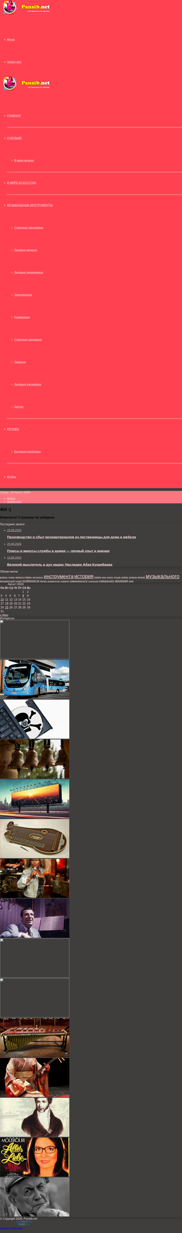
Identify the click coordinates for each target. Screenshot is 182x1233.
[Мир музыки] (26, 14)
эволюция (121, 580)
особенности (30, 580)
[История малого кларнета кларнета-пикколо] (34, 976)
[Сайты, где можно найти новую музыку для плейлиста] (34, 737)
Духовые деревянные (28, 272)
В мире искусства (21, 182)
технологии (93, 581)
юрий (131, 581)
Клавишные (22, 317)
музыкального (162, 576)
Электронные (23, 294)
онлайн (18, 581)
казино (97, 577)
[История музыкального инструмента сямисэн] (34, 1096)
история (83, 576)
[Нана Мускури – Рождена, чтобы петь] (34, 1175)
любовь (124, 577)
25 (6, 607)
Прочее (13, 429)
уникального (106, 580)
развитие (65, 581)
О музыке (14, 138)
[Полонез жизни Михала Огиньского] (34, 1135)
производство (53, 581)
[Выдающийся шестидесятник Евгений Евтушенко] (34, 1215)
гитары (11, 577)
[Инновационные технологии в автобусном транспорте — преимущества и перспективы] (34, 697)
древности (20, 577)
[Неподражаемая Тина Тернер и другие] (34, 896)
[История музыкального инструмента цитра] (34, 857)
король (110, 577)
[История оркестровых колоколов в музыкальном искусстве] (34, 777)
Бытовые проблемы (27, 451)
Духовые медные (25, 250)
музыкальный (7, 581)
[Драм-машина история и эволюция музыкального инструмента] (34, 658)
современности (78, 581)
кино (104, 577)
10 (2, 599)
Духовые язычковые (27, 384)
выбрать (4, 577)
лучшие (117, 577)
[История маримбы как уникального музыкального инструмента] (34, 1056)
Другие (18, 406)
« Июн (4, 615)
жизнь (28, 577)
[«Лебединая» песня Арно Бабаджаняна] (34, 936)
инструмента (59, 576)
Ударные (20, 361)
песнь (43, 581)
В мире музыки (24, 160)
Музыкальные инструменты (30, 205)
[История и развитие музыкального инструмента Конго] (34, 1016)
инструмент (38, 577)
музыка (141, 577)
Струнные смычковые (28, 227)
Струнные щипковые (28, 339)
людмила (133, 577)
